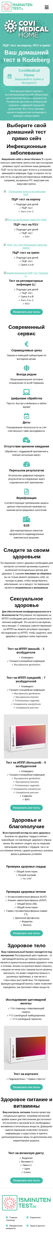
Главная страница (11, 1218)
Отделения (35, 1217)
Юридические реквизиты (14, 1227)
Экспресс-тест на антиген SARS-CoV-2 (18, 6)
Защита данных (37, 1225)
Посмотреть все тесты (26, 311)
